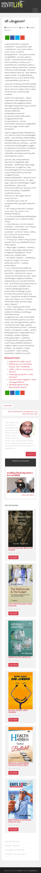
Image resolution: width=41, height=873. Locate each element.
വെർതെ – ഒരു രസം (12, 846)
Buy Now (13, 557)
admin (23, 27)
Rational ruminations (12, 841)
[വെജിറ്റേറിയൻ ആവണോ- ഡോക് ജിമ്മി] (20, 485)
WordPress (33, 871)
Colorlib (19, 871)
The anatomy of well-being (14, 850)
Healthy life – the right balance (15, 854)
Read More (30, 454)
